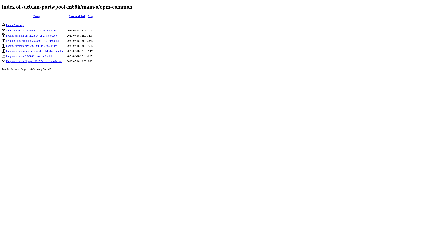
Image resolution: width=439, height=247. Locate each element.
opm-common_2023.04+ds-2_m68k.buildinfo (31, 30)
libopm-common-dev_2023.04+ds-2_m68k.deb (31, 45)
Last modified (77, 16)
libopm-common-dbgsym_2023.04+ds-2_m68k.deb (34, 61)
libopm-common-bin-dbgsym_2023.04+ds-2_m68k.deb (36, 51)
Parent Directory (15, 25)
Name (36, 16)
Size (90, 16)
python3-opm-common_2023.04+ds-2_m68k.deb (33, 40)
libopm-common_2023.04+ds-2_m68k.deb (29, 56)
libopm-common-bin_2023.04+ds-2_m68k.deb (31, 35)
